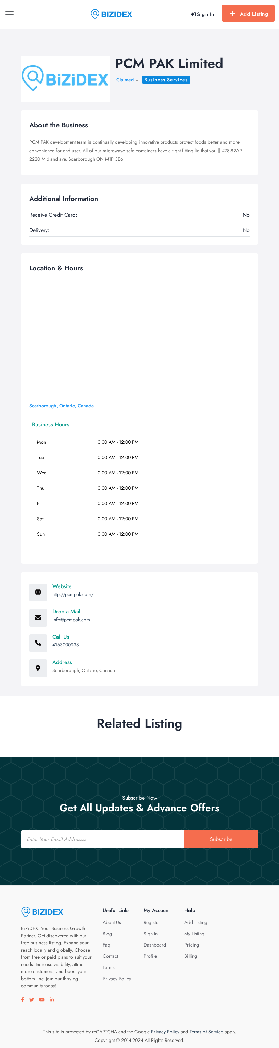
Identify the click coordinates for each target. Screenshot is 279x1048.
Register (152, 922)
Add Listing (254, 14)
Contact (110, 956)
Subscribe (221, 839)
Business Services (166, 79)
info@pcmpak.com (71, 619)
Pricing (191, 944)
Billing (190, 956)
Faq (106, 944)
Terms (109, 967)
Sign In (151, 933)
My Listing (194, 933)
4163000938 (65, 644)
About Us (112, 922)
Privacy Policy (117, 978)
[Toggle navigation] (9, 14)
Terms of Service (206, 1031)
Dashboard (155, 944)
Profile (150, 956)
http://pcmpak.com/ (73, 594)
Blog (107, 933)
